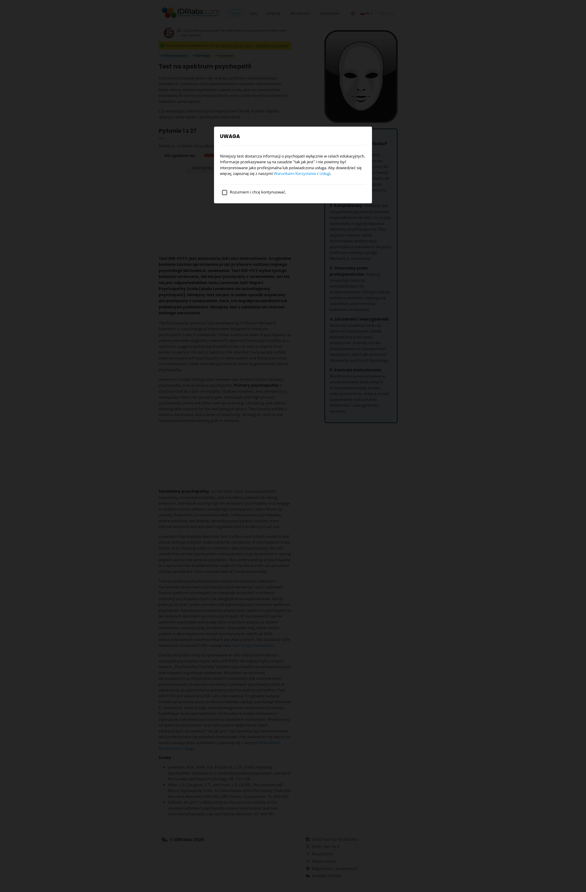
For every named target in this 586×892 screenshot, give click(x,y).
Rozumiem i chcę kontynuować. (257, 192)
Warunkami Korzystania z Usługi (302, 173)
